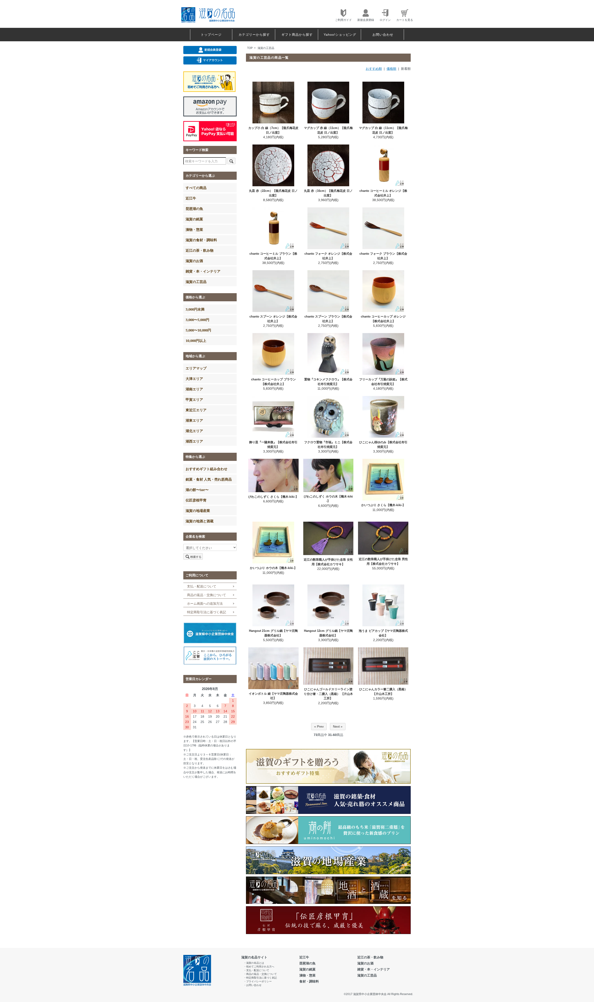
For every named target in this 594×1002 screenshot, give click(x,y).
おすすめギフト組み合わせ (206, 468)
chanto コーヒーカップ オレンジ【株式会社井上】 (383, 319)
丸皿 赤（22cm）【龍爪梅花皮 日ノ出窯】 (273, 193)
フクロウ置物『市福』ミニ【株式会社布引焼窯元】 (328, 444)
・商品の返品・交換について (260, 974)
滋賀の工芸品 (266, 48)
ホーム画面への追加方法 (205, 603)
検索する (195, 557)
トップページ (211, 34)
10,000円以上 (196, 340)
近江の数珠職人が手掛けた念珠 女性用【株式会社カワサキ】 (328, 562)
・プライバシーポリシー (258, 981)
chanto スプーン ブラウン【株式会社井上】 (328, 319)
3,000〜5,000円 (197, 319)
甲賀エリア (194, 399)
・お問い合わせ (252, 985)
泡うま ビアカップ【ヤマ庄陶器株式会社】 (383, 633)
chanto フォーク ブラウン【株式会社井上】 (383, 256)
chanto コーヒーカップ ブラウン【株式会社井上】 (273, 382)
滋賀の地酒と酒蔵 (199, 521)
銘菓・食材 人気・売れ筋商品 (209, 479)
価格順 (391, 69)
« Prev (319, 726)
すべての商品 (196, 187)
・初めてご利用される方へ (259, 966)
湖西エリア (194, 441)
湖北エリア (194, 430)
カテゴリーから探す (254, 34)
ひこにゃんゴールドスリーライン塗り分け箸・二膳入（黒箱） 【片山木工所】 (328, 693)
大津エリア (194, 378)
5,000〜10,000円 (198, 330)
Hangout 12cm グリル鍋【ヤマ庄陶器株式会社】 (328, 633)
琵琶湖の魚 (194, 208)
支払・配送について (201, 586)
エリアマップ (196, 368)
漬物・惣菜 (194, 229)
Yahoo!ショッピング (340, 34)
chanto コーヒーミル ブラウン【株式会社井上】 (273, 256)
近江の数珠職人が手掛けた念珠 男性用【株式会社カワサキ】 (383, 561)
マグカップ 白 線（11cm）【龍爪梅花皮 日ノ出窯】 (383, 130)
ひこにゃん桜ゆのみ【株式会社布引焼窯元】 (383, 444)
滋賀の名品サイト (254, 957)
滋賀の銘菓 (194, 219)
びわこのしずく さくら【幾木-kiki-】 (273, 496)
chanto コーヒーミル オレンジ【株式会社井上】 (383, 193)
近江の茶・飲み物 (199, 250)
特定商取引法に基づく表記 (206, 612)
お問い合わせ (382, 34)
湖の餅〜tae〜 (197, 489)
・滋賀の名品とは (254, 962)
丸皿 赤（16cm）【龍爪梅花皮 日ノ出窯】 (328, 193)
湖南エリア (194, 389)
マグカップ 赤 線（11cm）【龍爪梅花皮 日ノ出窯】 (328, 130)
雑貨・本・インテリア (203, 271)
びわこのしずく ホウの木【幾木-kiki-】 (328, 499)
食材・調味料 (309, 981)
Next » (337, 726)
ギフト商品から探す (297, 34)
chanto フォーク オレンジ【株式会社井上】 (328, 256)
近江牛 (191, 198)
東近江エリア (196, 410)
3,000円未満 (195, 309)
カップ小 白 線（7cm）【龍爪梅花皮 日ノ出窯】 (273, 130)
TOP (250, 48)
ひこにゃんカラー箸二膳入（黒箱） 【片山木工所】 (383, 691)
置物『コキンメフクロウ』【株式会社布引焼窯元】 (328, 382)
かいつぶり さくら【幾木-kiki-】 (383, 505)
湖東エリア (194, 420)
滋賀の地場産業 (198, 510)
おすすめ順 (374, 69)
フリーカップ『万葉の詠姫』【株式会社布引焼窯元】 (383, 382)
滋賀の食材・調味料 (201, 240)
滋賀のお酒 (194, 260)
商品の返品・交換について (206, 595)
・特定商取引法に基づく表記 (260, 977)
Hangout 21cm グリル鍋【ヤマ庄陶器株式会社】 (273, 633)
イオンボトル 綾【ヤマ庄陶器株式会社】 (273, 696)
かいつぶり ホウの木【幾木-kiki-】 (273, 568)
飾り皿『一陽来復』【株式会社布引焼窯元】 (273, 444)
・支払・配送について (256, 970)
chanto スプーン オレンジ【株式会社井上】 (273, 319)
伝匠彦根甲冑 (196, 500)
